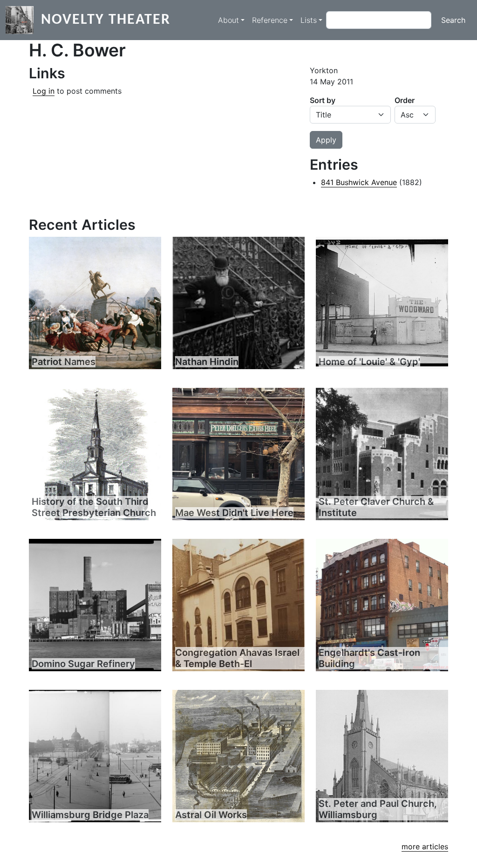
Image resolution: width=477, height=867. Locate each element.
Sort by (322, 100)
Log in (44, 91)
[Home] (23, 20)
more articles (425, 846)
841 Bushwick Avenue (359, 182)
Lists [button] (308, 20)
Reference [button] (269, 20)
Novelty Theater (105, 20)
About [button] (228, 20)
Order (405, 100)
